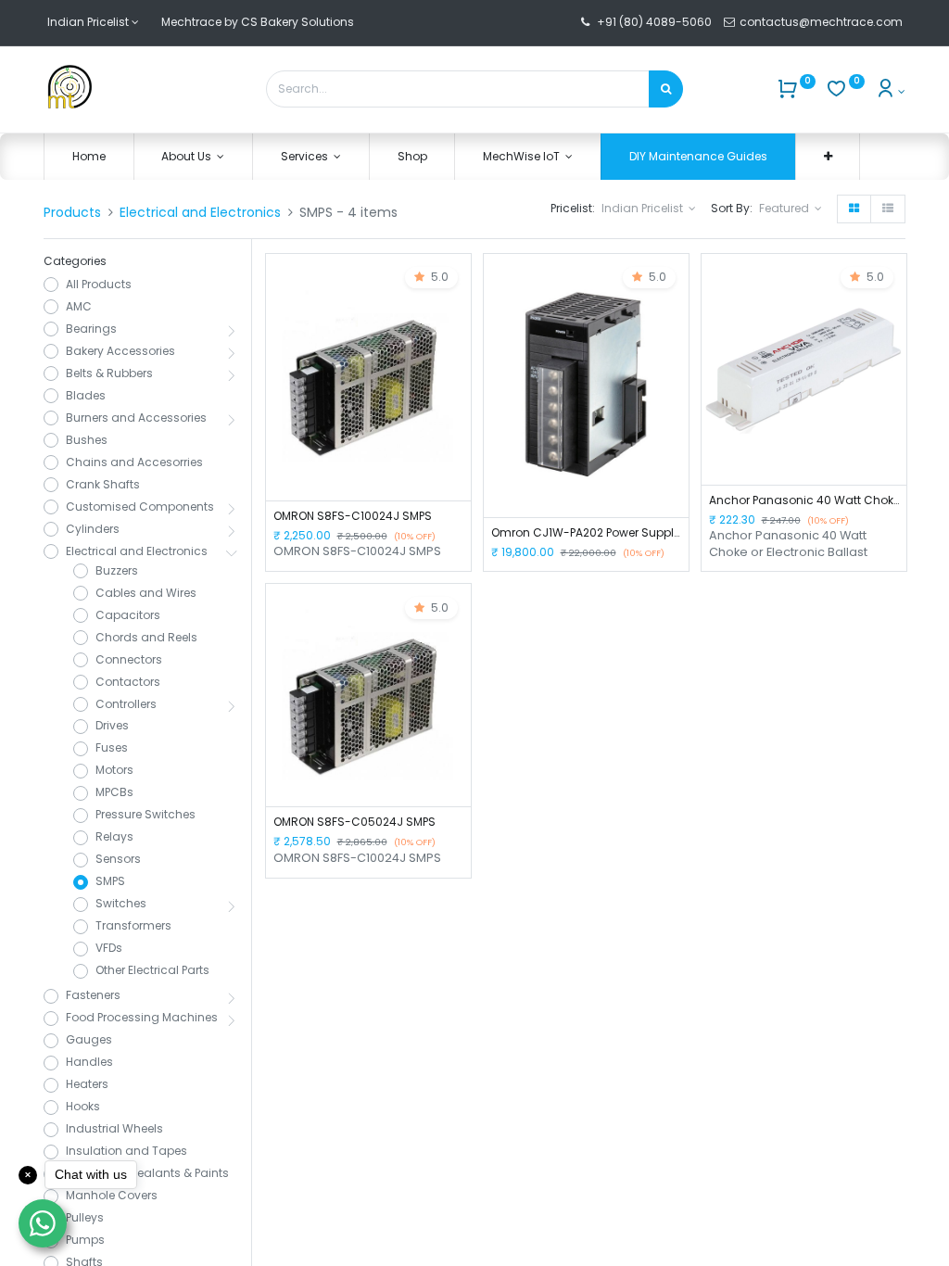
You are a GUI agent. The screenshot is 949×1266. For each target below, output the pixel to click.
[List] (887, 209)
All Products (99, 284)
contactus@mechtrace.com (822, 22)
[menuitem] (88, 157)
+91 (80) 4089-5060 (654, 22)
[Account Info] (890, 91)
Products (72, 212)
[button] (828, 157)
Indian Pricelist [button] (643, 208)
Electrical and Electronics (200, 212)
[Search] (666, 89)
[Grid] (854, 209)
